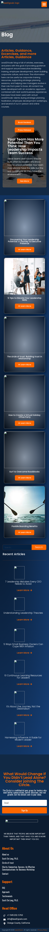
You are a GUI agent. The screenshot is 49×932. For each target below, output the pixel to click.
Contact (5, 873)
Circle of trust (8, 862)
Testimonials (7, 896)
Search (39, 547)
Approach (6, 892)
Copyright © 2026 (8, 930)
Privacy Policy (42, 930)
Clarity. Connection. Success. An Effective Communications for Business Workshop (18, 868)
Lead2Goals (19, 930)
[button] (44, 4)
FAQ (3, 887)
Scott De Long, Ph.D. (10, 858)
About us (5, 854)
